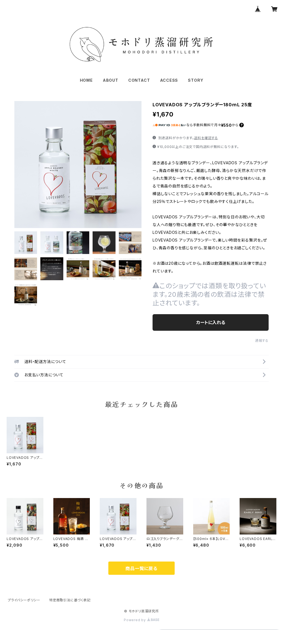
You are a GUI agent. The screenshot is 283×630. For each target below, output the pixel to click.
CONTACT (139, 80)
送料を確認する (206, 138)
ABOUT (110, 80)
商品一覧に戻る (141, 568)
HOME (86, 80)
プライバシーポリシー (24, 600)
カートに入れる (210, 322)
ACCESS (169, 80)
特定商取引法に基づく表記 (70, 600)
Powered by (135, 620)
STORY (195, 80)
